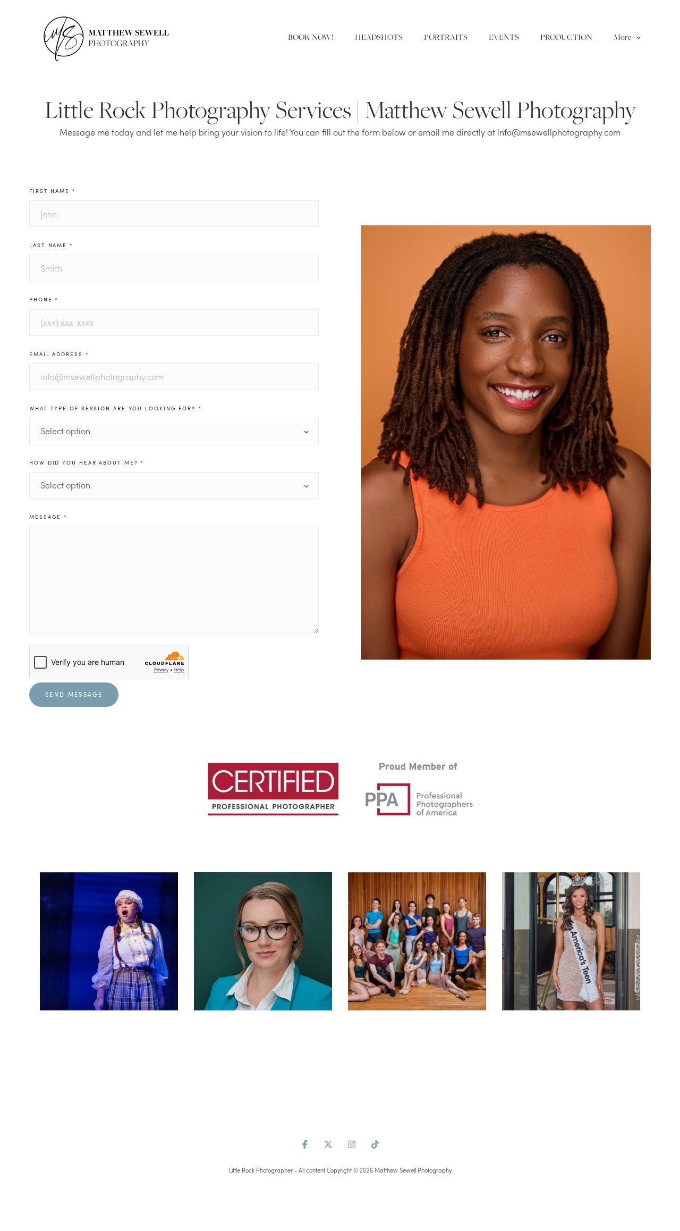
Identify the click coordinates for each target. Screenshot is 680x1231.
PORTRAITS (446, 37)
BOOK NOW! (311, 37)
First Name (52, 191)
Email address (59, 354)
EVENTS (504, 37)
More (623, 37)
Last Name (51, 245)
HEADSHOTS (379, 37)
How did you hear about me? (86, 462)
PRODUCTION (566, 37)
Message (48, 516)
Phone (43, 299)
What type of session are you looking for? (115, 408)
